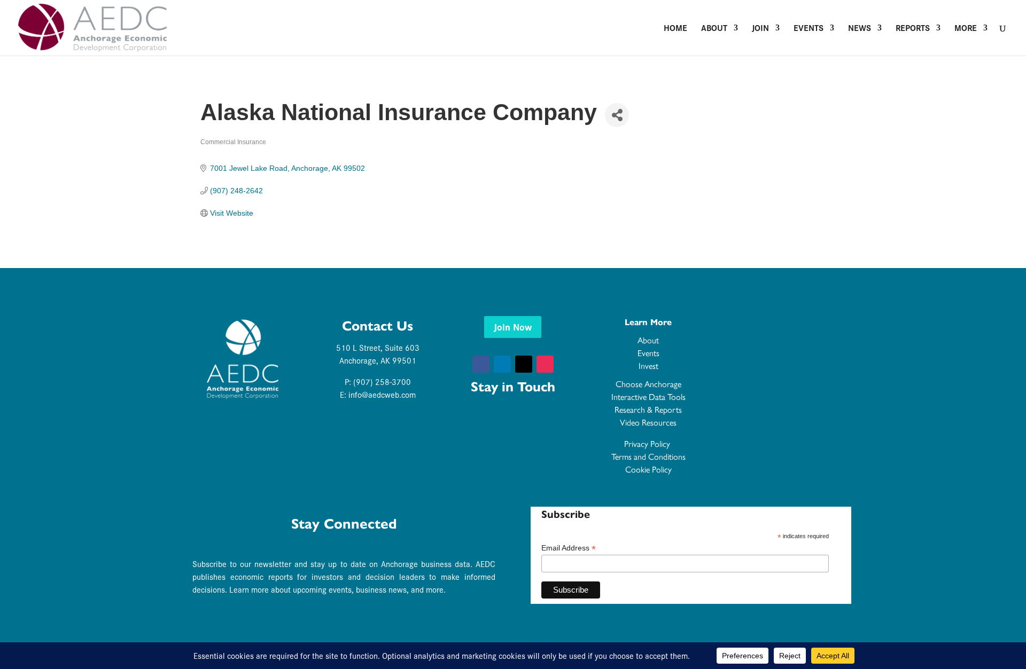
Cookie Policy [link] (648, 470)
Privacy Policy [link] (648, 444)
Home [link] (675, 29)
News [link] (859, 29)
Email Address (568, 548)
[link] (92, 26)
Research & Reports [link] (648, 410)
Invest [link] (648, 366)
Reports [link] (913, 29)
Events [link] (808, 29)
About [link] (714, 29)
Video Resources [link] (648, 423)
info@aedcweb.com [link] (382, 394)
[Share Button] (617, 115)
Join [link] (760, 29)
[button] (480, 364)
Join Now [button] (513, 326)
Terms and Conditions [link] (648, 457)
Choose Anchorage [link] (648, 384)
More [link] (965, 29)
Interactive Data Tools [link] (648, 397)
